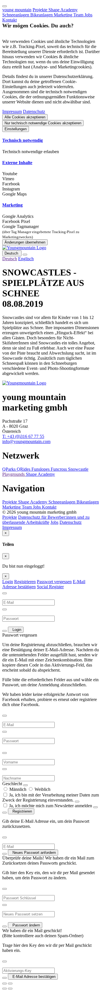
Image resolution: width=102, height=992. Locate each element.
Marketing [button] (12, 205)
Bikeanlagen (42, 14)
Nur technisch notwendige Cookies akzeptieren (43, 123)
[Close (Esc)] (4, 983)
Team (78, 14)
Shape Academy (63, 9)
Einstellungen (16, 129)
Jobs (88, 14)
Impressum (12, 111)
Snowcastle (78, 469)
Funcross (59, 469)
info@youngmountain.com (26, 441)
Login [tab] (7, 581)
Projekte (40, 9)
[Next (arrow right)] (10, 988)
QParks (9, 469)
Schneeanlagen (16, 14)
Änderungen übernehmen (25, 242)
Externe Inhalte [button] (17, 162)
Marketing (63, 14)
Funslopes (41, 469)
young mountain (16, 9)
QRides (24, 469)
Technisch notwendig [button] (22, 140)
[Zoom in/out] (10, 983)
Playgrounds (14, 474)
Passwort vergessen (54, 581)
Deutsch (12, 253)
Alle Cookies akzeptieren (25, 117)
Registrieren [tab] (25, 581)
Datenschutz (34, 111)
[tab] (51, 140)
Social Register (50, 586)
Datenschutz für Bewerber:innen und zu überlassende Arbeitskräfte (46, 520)
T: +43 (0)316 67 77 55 (23, 436)
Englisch (26, 258)
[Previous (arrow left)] (4, 988)
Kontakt (9, 20)
